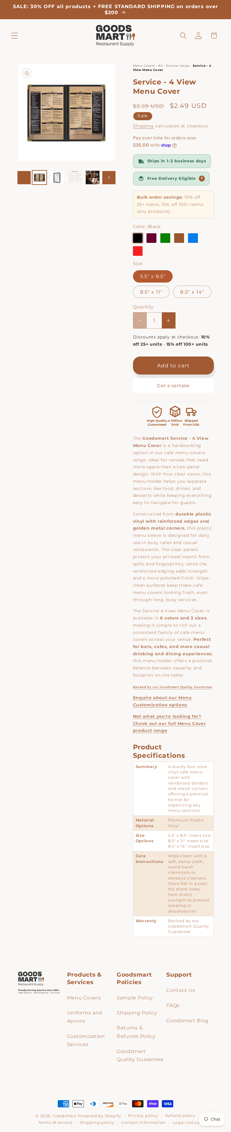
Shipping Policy (137, 1013)
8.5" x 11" (151, 292)
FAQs (173, 1005)
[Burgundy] (151, 238)
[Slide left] (24, 177)
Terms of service (55, 1122)
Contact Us (180, 990)
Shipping (143, 126)
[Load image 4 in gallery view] (92, 177)
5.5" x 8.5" (153, 276)
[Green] (165, 238)
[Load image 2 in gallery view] (57, 177)
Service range (178, 66)
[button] (14, 35)
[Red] (138, 251)
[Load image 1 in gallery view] (39, 177)
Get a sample (173, 385)
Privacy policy (143, 1115)
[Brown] (179, 238)
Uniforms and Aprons (84, 1017)
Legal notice (186, 1122)
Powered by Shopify (99, 1116)
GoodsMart (64, 1116)
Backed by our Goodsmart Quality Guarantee (172, 687)
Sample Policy (135, 998)
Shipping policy (97, 1122)
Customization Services (86, 1040)
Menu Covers (144, 66)
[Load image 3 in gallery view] (75, 177)
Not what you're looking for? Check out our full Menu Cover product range (169, 723)
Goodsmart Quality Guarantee (140, 1055)
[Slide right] (109, 177)
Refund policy (180, 1115)
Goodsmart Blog (187, 1020)
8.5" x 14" (192, 292)
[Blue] (193, 238)
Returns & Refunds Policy (136, 1032)
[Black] (138, 238)
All (161, 66)
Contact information (143, 1122)
